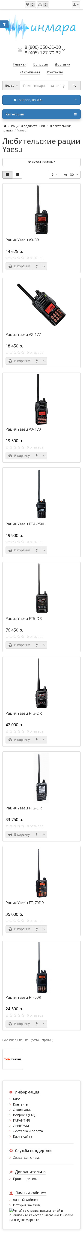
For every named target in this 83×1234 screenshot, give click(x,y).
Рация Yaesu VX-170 (23, 429)
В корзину (21, 266)
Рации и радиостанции (28, 126)
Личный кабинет (26, 1200)
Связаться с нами (27, 1157)
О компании (22, 1109)
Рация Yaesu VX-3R (22, 240)
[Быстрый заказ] (36, 266)
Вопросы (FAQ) (24, 1115)
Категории (15, 114)
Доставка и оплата (28, 1131)
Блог (16, 1099)
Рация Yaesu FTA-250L (25, 524)
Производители (25, 1178)
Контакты (20, 1104)
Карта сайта (22, 1136)
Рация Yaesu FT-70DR (25, 902)
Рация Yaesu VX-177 (23, 334)
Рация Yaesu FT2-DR (24, 808)
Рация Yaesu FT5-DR (24, 618)
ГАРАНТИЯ (21, 1120)
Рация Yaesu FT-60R (23, 997)
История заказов (26, 1205)
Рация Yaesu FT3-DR (24, 713)
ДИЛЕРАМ (21, 1125)
